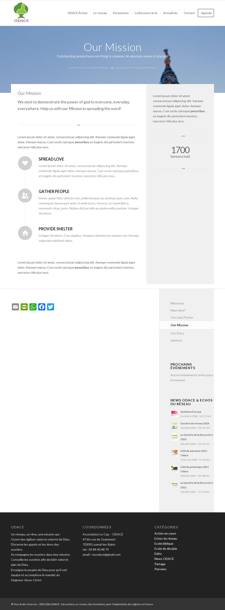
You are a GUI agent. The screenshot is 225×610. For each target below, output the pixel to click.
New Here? (178, 310)
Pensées (160, 569)
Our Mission (179, 325)
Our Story (177, 333)
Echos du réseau (165, 538)
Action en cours (165, 533)
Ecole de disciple (165, 548)
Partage (159, 564)
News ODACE (164, 559)
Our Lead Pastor (182, 317)
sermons (176, 340)
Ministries (177, 303)
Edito (158, 553)
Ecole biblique (163, 543)
